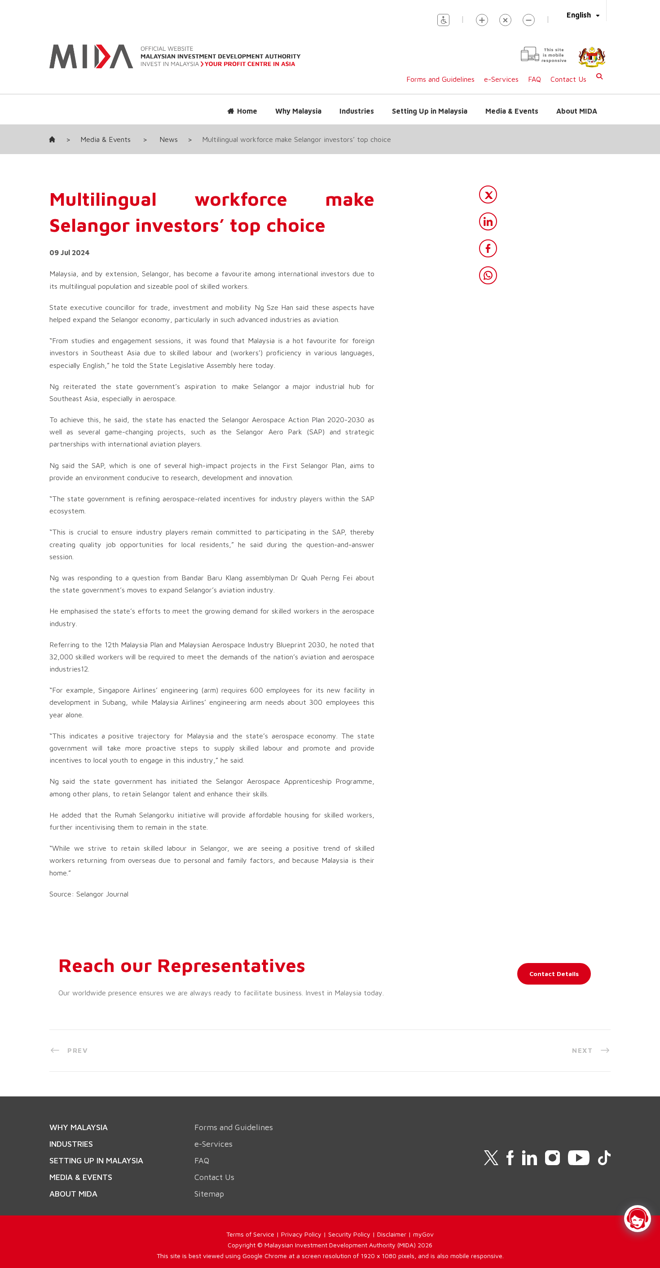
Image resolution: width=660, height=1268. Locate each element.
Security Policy (349, 1234)
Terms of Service (250, 1234)
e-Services (501, 79)
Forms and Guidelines (440, 79)
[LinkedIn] (488, 221)
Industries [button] (356, 111)
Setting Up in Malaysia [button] (429, 111)
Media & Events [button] (511, 111)
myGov (423, 1234)
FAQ (534, 79)
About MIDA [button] (576, 111)
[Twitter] (488, 194)
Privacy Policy (301, 1234)
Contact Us (568, 79)
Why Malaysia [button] (298, 111)
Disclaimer (391, 1234)
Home (247, 111)
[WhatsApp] (488, 275)
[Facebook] (488, 248)
